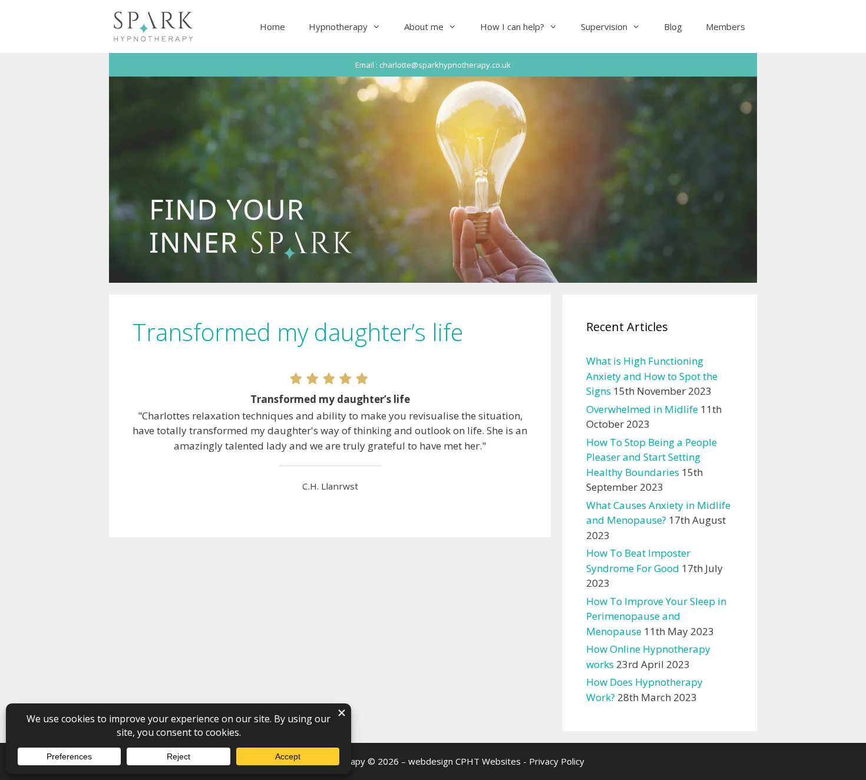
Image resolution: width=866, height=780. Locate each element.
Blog (673, 26)
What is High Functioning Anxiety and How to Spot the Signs (652, 376)
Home (272, 26)
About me (424, 26)
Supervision (604, 26)
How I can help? (512, 26)
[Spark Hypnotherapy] (154, 26)
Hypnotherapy (338, 26)
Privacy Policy (556, 761)
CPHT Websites (488, 761)
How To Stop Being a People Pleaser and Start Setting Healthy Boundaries (651, 457)
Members (725, 26)
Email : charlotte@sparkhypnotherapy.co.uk (433, 65)
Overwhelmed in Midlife (642, 409)
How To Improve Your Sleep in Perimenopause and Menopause (656, 616)
